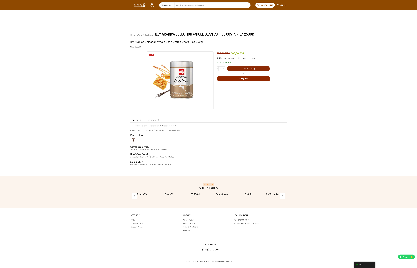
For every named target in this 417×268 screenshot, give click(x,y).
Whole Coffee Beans (145, 35)
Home (132, 35)
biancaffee (142, 194)
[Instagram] (207, 249)
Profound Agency (225, 261)
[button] (152, 5)
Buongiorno (222, 194)
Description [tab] (138, 120)
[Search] (247, 5)
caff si (248, 194)
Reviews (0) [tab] (153, 120)
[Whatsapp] (212, 249)
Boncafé (169, 194)
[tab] (138, 120)
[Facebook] (202, 249)
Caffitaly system (274, 194)
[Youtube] (217, 249)
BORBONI (195, 194)
